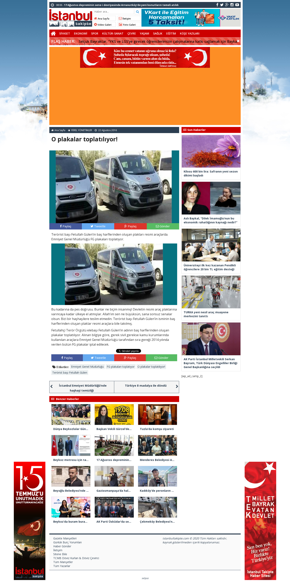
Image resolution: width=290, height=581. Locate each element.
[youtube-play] (237, 5)
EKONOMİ (80, 33)
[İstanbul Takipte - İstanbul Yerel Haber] (70, 17)
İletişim (126, 18)
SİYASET (64, 33)
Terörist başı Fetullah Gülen (69, 372)
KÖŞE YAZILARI (189, 33)
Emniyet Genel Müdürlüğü (87, 366)
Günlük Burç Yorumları (67, 542)
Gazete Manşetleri (65, 538)
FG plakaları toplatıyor (121, 366)
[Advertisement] (145, 97)
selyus (145, 578)
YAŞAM (144, 33)
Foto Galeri (129, 24)
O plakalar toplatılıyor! (151, 366)
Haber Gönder (62, 546)
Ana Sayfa (103, 18)
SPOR (94, 33)
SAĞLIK (157, 33)
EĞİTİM (171, 33)
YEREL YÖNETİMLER (81, 130)
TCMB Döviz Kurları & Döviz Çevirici (76, 558)
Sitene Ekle (60, 554)
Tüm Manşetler (63, 562)
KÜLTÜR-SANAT (112, 33)
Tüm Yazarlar (61, 566)
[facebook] (217, 5)
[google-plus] (227, 5)
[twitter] (222, 5)
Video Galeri (104, 24)
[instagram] (232, 5)
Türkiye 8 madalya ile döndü (146, 385)
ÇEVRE (131, 33)
